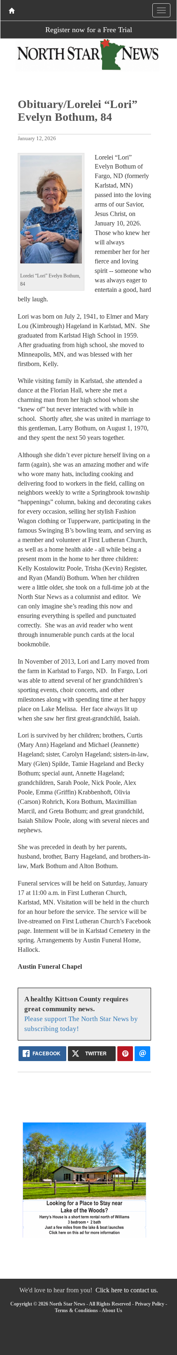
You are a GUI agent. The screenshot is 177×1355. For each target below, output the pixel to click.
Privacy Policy (149, 1304)
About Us (112, 1310)
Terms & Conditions (76, 1310)
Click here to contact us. (126, 1290)
